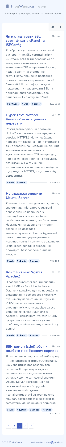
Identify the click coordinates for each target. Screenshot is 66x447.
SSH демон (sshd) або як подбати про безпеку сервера (32, 348)
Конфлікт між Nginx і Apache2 (24, 274)
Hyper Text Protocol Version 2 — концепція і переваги (26, 119)
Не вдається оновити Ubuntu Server (24, 195)
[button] (53, 27)
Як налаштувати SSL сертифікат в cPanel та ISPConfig (25, 40)
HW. (22, 6)
